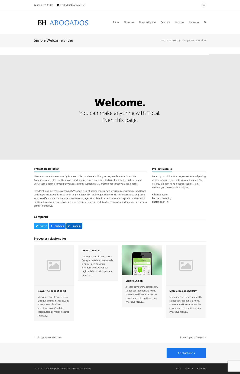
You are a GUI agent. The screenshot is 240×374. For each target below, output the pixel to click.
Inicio (178, 368)
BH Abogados (52, 368)
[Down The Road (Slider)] (54, 265)
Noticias (189, 368)
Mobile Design (134, 280)
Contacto (201, 368)
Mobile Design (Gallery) (183, 291)
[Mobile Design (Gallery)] (186, 265)
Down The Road (91, 250)
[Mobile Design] (142, 259)
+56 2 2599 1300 (45, 5)
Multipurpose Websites (49, 337)
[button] (205, 22)
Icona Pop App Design (191, 337)
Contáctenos (186, 353)
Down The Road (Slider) (52, 291)
